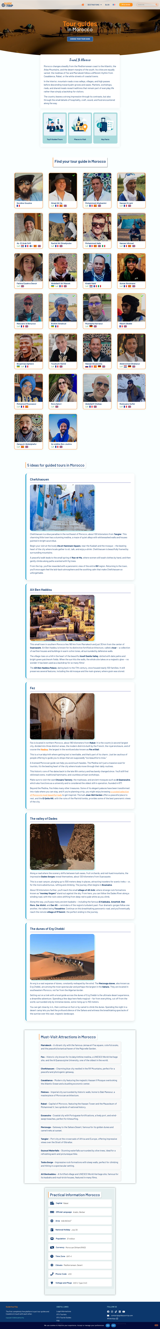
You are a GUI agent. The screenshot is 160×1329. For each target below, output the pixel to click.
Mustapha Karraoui (94, 323)
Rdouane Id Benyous (26, 323)
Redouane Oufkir (127, 404)
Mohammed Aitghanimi (95, 203)
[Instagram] (112, 1312)
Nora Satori (56, 404)
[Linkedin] (120, 1312)
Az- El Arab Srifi (24, 243)
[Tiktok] (116, 1312)
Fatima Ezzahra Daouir (27, 283)
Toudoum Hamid (58, 363)
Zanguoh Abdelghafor (27, 444)
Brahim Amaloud (58, 323)
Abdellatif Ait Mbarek (60, 283)
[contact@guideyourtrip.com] (108, 1315)
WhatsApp (111, 1318)
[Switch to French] (112, 4)
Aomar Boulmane (127, 283)
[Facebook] (108, 1312)
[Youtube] (124, 1312)
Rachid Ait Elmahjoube (61, 243)
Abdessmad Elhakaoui (130, 363)
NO (113, 1325)
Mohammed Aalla (93, 243)
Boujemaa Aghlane (25, 363)
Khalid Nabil (90, 283)
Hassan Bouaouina (93, 363)
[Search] (157, 4)
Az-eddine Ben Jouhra (61, 444)
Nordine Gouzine (24, 203)
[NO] (156, 1325)
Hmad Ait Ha (56, 203)
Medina (44, 749)
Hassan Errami (126, 203)
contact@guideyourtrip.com (122, 1315)
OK (108, 1325)
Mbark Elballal (126, 323)
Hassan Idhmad (127, 243)
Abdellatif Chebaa (93, 404)
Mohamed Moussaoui (26, 404)
